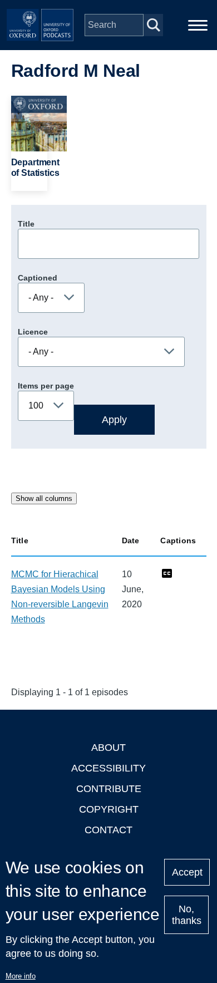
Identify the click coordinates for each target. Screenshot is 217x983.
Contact (108, 829)
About (108, 747)
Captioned (37, 277)
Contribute (108, 788)
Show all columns (44, 498)
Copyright (109, 809)
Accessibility (108, 768)
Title (26, 223)
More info (21, 976)
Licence (33, 331)
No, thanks (186, 914)
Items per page (46, 385)
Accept (187, 872)
